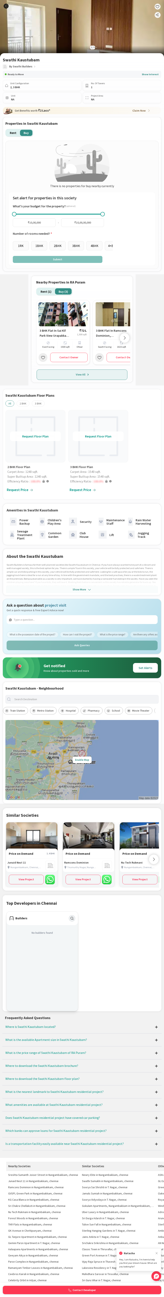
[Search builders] (72, 918)
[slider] (14, 214)
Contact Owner (68, 357)
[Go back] (6, 6)
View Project (26, 879)
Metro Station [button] (45, 710)
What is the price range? (112, 634)
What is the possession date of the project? (32, 634)
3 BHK (38, 403)
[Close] (156, 1253)
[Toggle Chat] (156, 1276)
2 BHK (23, 403)
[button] (36, 481)
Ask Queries (82, 645)
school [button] (116, 710)
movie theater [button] (140, 710)
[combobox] (85, 699)
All (9, 403)
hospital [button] (71, 710)
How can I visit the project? (77, 634)
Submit (57, 259)
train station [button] (17, 710)
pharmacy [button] (94, 710)
